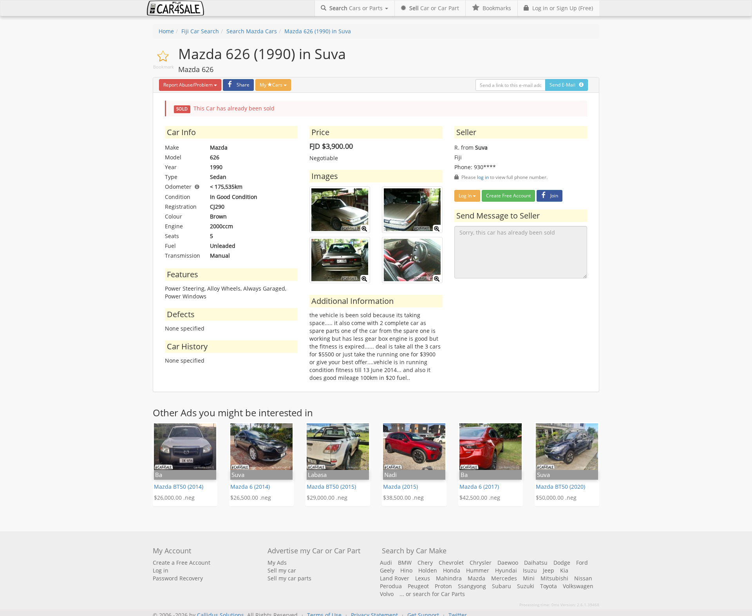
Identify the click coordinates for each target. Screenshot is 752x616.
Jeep (548, 570)
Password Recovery (178, 578)
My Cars (272, 84)
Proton (443, 586)
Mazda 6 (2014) (250, 486)
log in (483, 177)
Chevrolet (451, 562)
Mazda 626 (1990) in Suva (317, 31)
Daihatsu (536, 562)
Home (166, 31)
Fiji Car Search (200, 31)
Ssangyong (472, 586)
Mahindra (449, 578)
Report (188, 84)
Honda (451, 570)
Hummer (477, 570)
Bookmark (163, 67)
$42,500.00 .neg (479, 497)
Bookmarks (495, 8)
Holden (427, 570)
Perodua (391, 586)
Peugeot (418, 586)
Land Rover (394, 578)
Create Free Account (508, 195)
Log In (466, 195)
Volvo (387, 594)
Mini (529, 578)
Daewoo (507, 562)
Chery (425, 562)
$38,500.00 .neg (403, 497)
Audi (386, 562)
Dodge (561, 562)
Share (243, 84)
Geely (387, 570)
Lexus (422, 578)
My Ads (277, 562)
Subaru (501, 586)
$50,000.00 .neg (556, 497)
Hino (406, 570)
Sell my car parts (289, 578)
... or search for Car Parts (432, 594)
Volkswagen (578, 586)
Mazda (476, 578)
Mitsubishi (554, 578)
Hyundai (506, 570)
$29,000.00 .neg (327, 497)
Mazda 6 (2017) (479, 486)
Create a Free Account (181, 562)
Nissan (583, 578)
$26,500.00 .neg (250, 497)
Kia (564, 570)
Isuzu (530, 570)
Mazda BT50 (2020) (560, 486)
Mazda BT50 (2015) (331, 486)
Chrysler (481, 562)
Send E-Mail (564, 84)
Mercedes (504, 578)
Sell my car (282, 570)
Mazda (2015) (400, 486)
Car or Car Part (434, 8)
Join (554, 195)
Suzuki (525, 586)
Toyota (548, 586)
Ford (582, 562)
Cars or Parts (356, 8)
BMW (405, 562)
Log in (160, 570)
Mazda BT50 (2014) (178, 486)
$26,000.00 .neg (174, 497)
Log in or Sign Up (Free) (561, 8)
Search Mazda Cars (251, 31)
